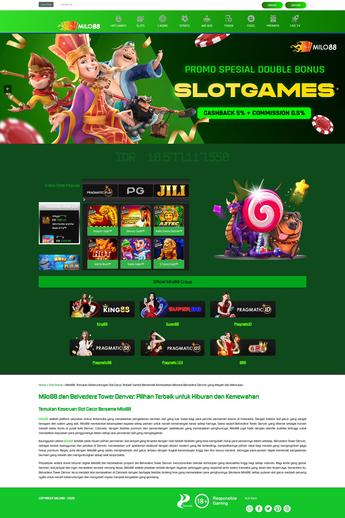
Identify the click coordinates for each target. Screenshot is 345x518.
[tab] (100, 190)
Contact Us (66, 4)
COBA (102, 210)
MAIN (102, 221)
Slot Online (56, 385)
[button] (8, 89)
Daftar (295, 5)
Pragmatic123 (172, 362)
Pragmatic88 (102, 362)
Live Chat (46, 4)
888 (243, 362)
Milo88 (43, 419)
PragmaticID (243, 324)
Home (42, 385)
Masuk (272, 5)
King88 (102, 324)
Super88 (172, 324)
